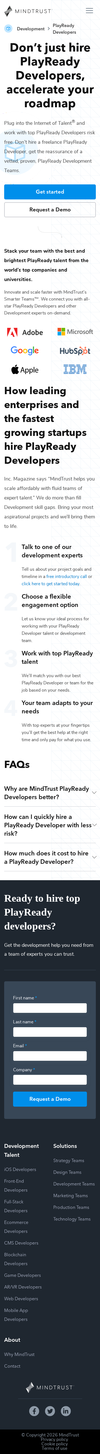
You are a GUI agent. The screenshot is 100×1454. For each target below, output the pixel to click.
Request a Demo (50, 209)
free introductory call (66, 576)
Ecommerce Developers (16, 1226)
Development (30, 28)
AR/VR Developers (23, 1287)
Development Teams (74, 1183)
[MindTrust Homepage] (28, 12)
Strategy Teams (68, 1160)
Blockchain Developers (16, 1258)
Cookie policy (54, 1444)
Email (20, 1046)
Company (24, 1070)
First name (25, 998)
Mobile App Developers (16, 1314)
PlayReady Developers (64, 28)
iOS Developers (20, 1169)
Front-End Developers (16, 1185)
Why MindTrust (19, 1354)
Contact (12, 1366)
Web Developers (21, 1298)
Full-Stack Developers (16, 1205)
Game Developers (22, 1275)
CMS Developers (21, 1243)
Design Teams (67, 1172)
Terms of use (54, 1448)
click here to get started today (50, 584)
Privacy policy (54, 1439)
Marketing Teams (70, 1195)
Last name (24, 1022)
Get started (50, 191)
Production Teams (71, 1207)
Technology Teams (72, 1219)
